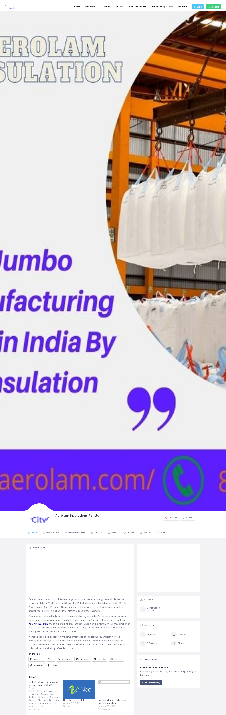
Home (77, 6)
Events (119, 6)
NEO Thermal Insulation (75, 700)
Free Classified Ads (137, 6)
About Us (182, 6)
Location (106, 6)
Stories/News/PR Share (162, 6)
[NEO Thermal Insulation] (79, 689)
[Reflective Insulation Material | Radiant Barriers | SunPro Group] (46, 695)
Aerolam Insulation (38, 624)
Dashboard (90, 6)
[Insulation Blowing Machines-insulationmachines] (114, 689)
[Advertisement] (80, 576)
